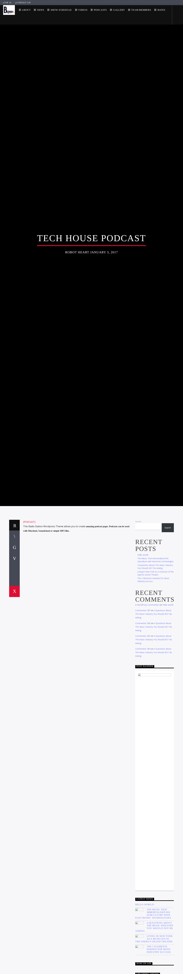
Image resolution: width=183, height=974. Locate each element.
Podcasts (100, 10)
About (26, 10)
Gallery (119, 10)
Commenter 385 (142, 674)
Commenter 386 (142, 661)
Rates (161, 10)
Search (138, 559)
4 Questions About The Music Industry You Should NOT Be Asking (153, 652)
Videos (82, 10)
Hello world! (142, 593)
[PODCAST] (29, 560)
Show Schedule (61, 10)
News (40, 10)
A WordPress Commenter (147, 643)
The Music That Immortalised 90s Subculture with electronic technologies (153, 952)
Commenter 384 (142, 687)
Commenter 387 (142, 648)
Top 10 (7, 2)
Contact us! (24, 2)
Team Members (141, 10)
